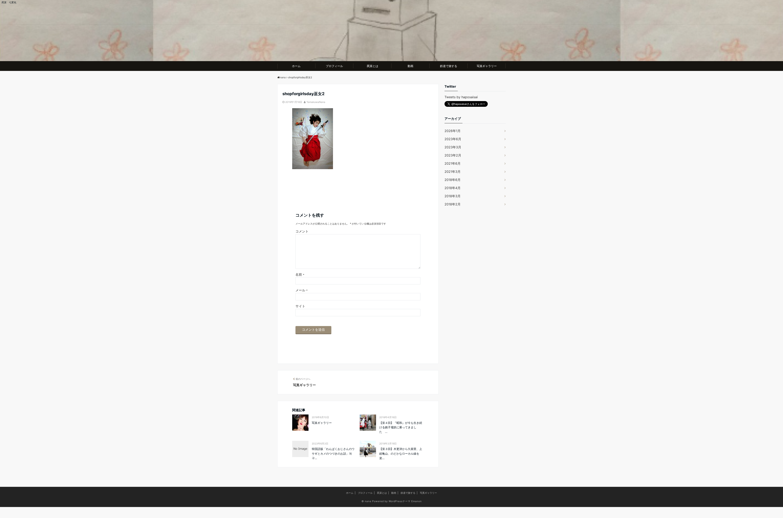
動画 (410, 66)
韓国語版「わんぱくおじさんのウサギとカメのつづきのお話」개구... (333, 453)
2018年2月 (453, 204)
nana (368, 501)
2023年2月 (453, 155)
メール (301, 290)
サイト (300, 306)
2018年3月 (453, 196)
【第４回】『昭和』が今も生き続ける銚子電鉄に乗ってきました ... (400, 427)
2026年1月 (453, 131)
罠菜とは (372, 66)
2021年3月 (453, 172)
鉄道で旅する (448, 66)
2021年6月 (453, 163)
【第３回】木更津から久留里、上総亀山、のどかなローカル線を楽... (400, 453)
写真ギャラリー (487, 66)
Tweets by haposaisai (461, 97)
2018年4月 (453, 188)
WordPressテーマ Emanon (405, 501)
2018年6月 (453, 180)
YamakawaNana (315, 102)
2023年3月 (453, 147)
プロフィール (334, 66)
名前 (299, 274)
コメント (302, 231)
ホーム (296, 66)
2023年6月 (453, 139)
